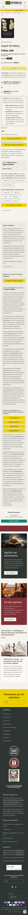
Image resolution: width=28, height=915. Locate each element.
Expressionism (14, 426)
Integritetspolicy (16, 909)
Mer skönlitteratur (10, 573)
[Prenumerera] (23, 702)
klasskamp (17, 192)
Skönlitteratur (6, 180)
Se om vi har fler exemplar (14, 138)
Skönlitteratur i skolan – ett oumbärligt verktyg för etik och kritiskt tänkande (13, 661)
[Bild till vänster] (10, 685)
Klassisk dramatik (7, 185)
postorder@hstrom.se (19, 850)
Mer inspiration (10, 619)
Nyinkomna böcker (7, 724)
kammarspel (6, 192)
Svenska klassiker (14, 418)
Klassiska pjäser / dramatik (10, 201)
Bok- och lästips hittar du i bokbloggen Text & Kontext (13, 825)
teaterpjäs (15, 196)
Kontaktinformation (17, 911)
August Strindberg (7, 266)
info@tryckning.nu (19, 852)
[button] (3, 2)
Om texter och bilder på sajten (10, 727)
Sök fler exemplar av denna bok (14, 205)
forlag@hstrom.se (19, 854)
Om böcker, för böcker (8, 838)
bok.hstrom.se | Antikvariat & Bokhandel (12, 907)
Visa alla (3, 637)
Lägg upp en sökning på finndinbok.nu (14, 145)
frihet (5, 196)
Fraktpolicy (10, 911)
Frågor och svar (6, 720)
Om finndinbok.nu (7, 741)
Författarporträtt (6, 829)
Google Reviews (19, 10)
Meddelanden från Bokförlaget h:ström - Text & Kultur (13, 833)
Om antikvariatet (7, 730)
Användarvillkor (24, 909)
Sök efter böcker (6, 717)
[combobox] (14, 7)
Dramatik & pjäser (19, 180)
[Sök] (25, 6)
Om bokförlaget (6, 734)
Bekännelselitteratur (14, 430)
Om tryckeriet (6, 737)
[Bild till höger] (17, 685)
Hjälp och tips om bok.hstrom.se (10, 841)
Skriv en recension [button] (14, 521)
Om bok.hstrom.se (7, 714)
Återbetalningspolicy (8, 909)
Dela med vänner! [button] (7, 210)
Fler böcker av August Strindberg (14, 280)
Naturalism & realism (14, 422)
